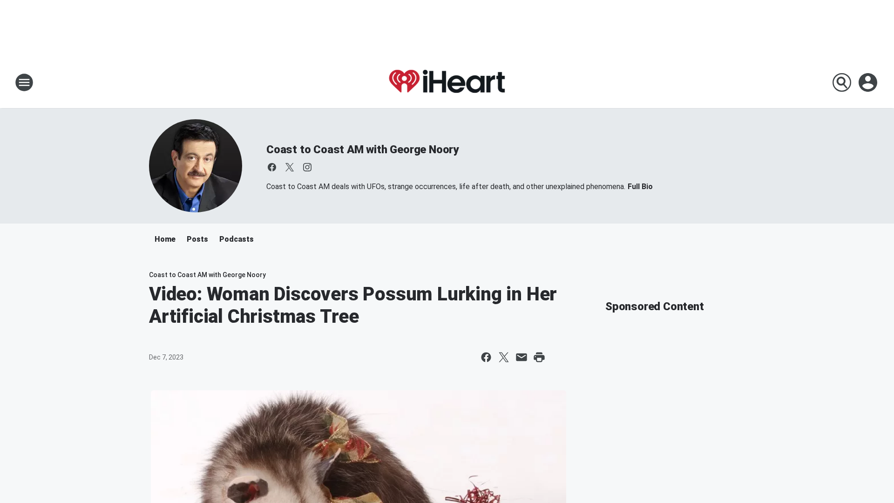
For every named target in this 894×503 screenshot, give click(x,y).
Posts (197, 239)
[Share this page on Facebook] (486, 357)
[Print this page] (539, 357)
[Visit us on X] (289, 167)
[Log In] (869, 82)
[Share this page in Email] (521, 357)
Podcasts (236, 239)
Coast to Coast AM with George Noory (362, 149)
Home (165, 239)
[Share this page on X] (503, 357)
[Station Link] (447, 82)
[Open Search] (842, 82)
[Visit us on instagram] (307, 167)
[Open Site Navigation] (24, 82)
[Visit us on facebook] (272, 167)
